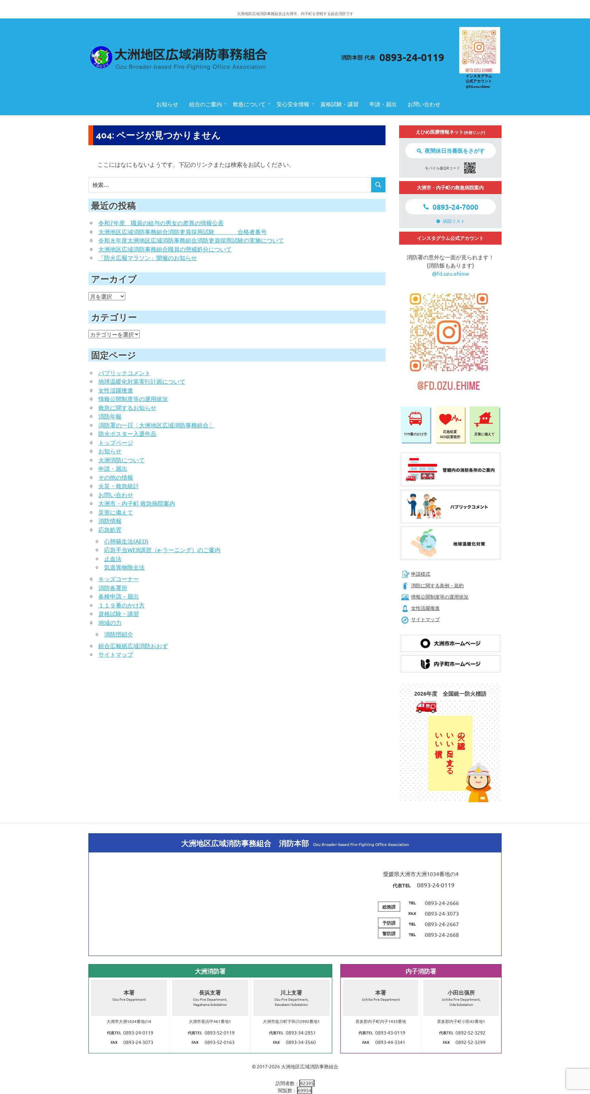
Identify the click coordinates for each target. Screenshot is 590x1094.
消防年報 (110, 416)
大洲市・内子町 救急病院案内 (136, 503)
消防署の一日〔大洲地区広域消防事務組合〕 (156, 424)
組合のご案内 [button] (205, 103)
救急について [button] (249, 103)
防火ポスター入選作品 (127, 433)
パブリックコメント (124, 372)
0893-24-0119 (411, 57)
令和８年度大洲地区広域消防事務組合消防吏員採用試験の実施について (191, 240)
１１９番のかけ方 (121, 604)
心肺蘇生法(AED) (126, 541)
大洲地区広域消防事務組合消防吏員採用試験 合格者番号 (182, 231)
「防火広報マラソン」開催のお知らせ (147, 257)
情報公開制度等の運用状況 (133, 398)
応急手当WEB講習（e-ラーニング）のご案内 (162, 549)
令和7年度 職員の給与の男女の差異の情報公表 (161, 222)
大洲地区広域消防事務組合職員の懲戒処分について (165, 248)
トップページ (115, 442)
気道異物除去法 (124, 567)
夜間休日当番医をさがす (455, 150)
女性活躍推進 (115, 390)
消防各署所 (112, 587)
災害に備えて (115, 512)
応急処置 (110, 529)
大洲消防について (121, 459)
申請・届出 (383, 103)
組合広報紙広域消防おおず (133, 645)
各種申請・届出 (118, 596)
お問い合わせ (424, 103)
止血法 (113, 558)
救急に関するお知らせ (127, 407)
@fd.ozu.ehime (450, 273)
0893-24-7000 (455, 206)
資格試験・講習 (339, 103)
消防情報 (110, 520)
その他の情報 (115, 477)
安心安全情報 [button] (293, 103)
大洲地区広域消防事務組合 (309, 1066)
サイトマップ (115, 654)
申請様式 (420, 574)
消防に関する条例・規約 (437, 585)
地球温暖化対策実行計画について (141, 381)
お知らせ (167, 103)
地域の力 (110, 622)
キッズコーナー (118, 578)
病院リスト (454, 221)
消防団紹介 (118, 634)
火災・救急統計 (118, 485)
